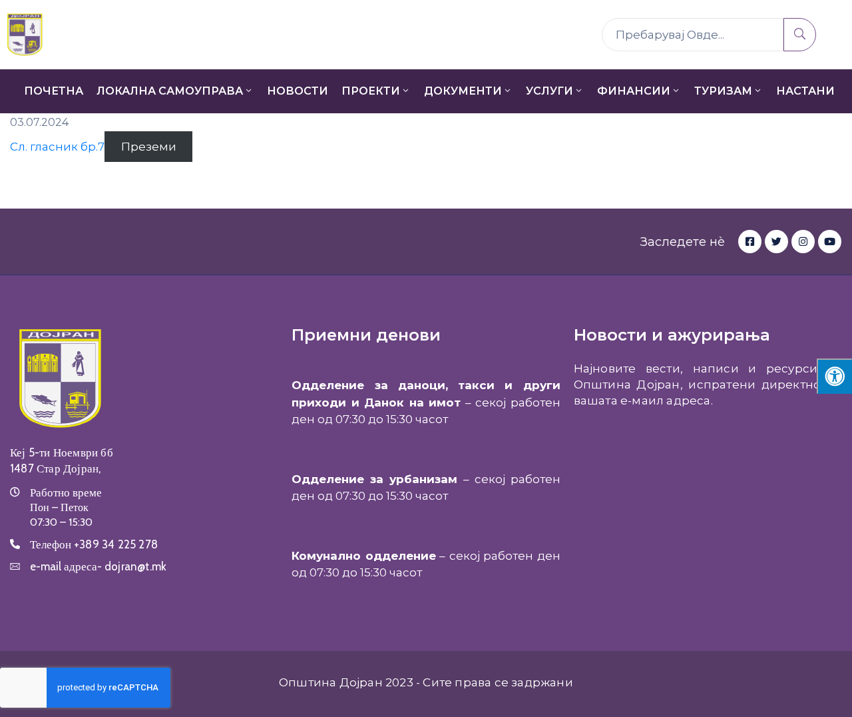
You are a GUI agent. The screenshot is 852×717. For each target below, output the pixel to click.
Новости (297, 91)
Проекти (370, 91)
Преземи (148, 146)
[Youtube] (829, 241)
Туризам (723, 91)
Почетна (53, 91)
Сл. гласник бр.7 (57, 146)
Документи (463, 91)
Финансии (633, 91)
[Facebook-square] (749, 241)
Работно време (66, 492)
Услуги (549, 91)
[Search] (799, 34)
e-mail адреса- (98, 566)
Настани (805, 91)
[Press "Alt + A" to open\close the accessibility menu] (834, 376)
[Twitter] (776, 241)
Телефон (94, 544)
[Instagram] (803, 241)
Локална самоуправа (170, 91)
